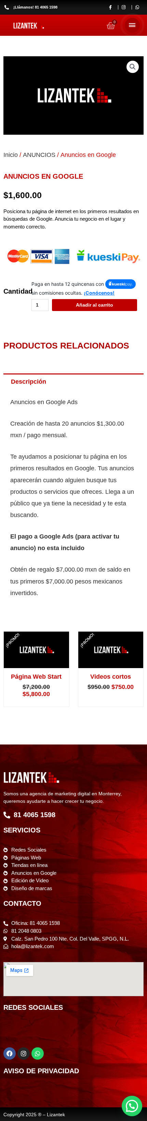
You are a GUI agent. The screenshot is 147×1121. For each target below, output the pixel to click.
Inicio (10, 154)
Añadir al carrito (94, 305)
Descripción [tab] (28, 381)
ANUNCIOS (39, 154)
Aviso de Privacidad (41, 1071)
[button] (132, 67)
